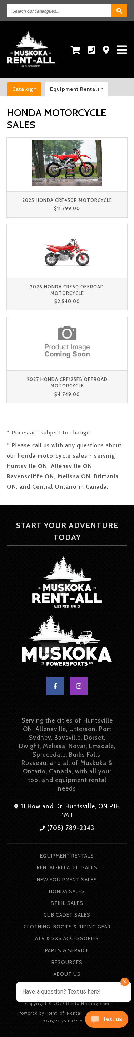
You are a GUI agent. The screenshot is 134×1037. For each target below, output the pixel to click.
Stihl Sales (67, 903)
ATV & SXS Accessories (67, 938)
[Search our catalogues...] (119, 10)
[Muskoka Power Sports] (67, 641)
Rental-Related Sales (67, 867)
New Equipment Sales (67, 879)
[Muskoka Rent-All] (67, 583)
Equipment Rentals (67, 856)
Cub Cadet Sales (67, 915)
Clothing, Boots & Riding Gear (67, 926)
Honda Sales (67, 891)
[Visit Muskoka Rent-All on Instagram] (79, 686)
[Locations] (106, 50)
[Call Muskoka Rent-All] (92, 50)
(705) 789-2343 (69, 828)
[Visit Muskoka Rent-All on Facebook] (55, 686)
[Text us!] (106, 1021)
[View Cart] (76, 50)
